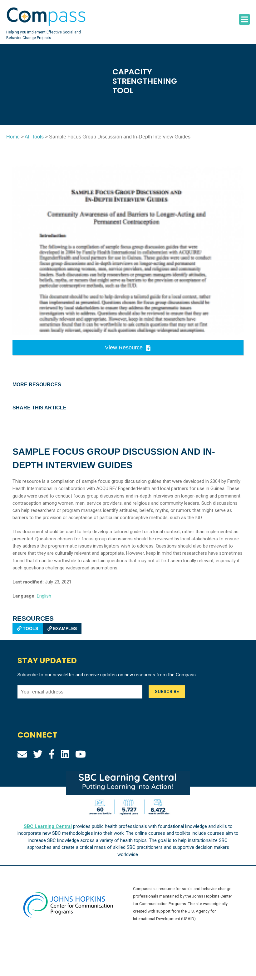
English (44, 596)
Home (13, 136)
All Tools (34, 136)
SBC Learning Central (48, 826)
